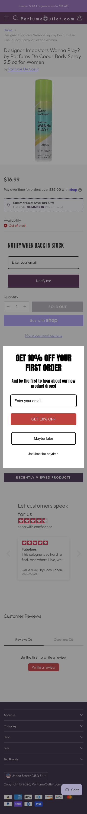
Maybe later (43, 438)
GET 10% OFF (43, 419)
